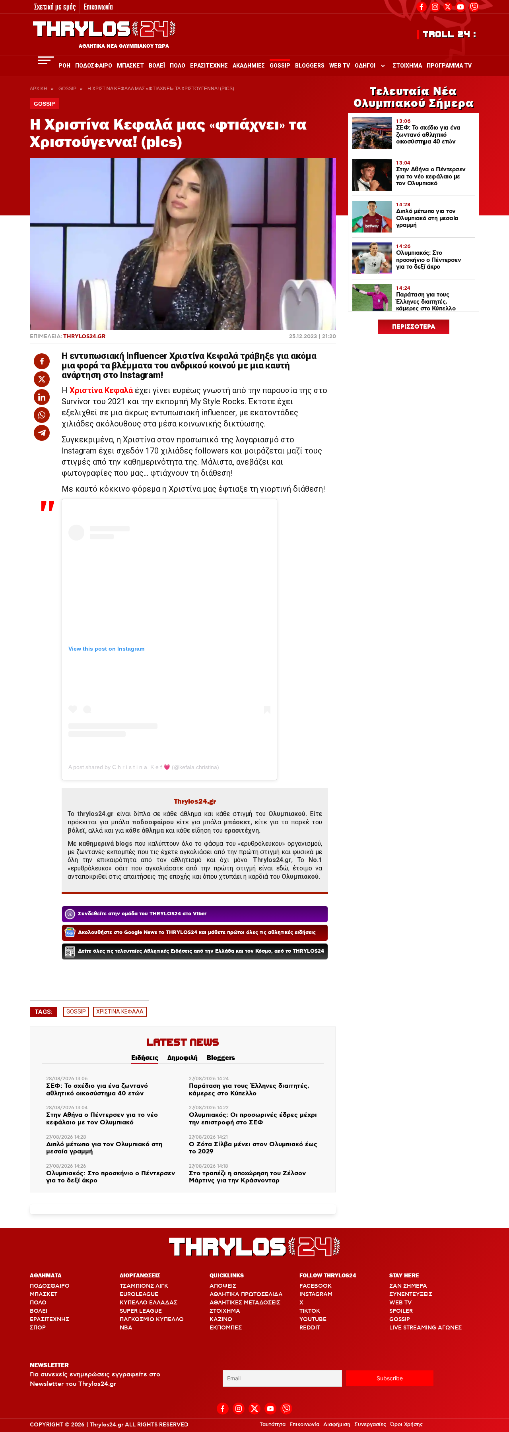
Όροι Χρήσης (406, 1424)
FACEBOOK (315, 1286)
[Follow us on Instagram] (435, 6)
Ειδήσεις (144, 1058)
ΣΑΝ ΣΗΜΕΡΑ (408, 1286)
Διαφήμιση (336, 1424)
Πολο (177, 65)
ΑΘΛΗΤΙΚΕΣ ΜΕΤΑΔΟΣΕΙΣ (245, 1302)
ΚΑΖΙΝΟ (221, 1319)
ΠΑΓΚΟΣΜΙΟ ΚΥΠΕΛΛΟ (152, 1319)
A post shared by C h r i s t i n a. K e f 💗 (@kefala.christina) (143, 767)
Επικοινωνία (98, 7)
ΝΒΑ (126, 1327)
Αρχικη (38, 88)
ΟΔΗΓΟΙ (365, 65)
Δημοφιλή (182, 1058)
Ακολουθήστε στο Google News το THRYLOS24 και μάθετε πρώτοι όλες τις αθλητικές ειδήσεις (197, 932)
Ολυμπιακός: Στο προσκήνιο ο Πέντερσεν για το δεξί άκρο (110, 1177)
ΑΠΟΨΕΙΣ (223, 1286)
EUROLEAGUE (139, 1294)
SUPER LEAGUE (141, 1311)
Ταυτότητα (273, 1424)
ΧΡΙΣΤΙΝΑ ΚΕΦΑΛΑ (120, 1011)
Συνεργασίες (370, 1424)
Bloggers (309, 65)
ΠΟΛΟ (38, 1302)
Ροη (64, 65)
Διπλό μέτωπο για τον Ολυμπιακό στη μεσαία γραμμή (104, 1148)
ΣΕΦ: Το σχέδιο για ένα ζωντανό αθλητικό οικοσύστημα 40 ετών (97, 1090)
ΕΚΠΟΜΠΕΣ (226, 1327)
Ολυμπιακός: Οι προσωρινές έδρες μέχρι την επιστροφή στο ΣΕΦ (253, 1119)
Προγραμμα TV (449, 65)
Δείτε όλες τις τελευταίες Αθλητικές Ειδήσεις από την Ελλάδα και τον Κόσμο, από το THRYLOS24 (201, 951)
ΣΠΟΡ (38, 1327)
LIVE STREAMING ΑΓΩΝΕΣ (425, 1327)
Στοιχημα (407, 65)
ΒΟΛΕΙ (38, 1311)
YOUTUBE (312, 1319)
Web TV (339, 65)
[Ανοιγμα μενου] (46, 60)
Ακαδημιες (249, 65)
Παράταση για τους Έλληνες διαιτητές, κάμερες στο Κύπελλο (249, 1090)
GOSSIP (76, 1011)
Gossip (280, 65)
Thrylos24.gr (84, 336)
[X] (448, 7)
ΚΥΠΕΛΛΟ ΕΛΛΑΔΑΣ (148, 1302)
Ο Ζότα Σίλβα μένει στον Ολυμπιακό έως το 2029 (253, 1148)
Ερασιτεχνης (209, 65)
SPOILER (401, 1311)
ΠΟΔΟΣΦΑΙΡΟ (50, 1286)
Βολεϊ (157, 65)
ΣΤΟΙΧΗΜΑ (225, 1311)
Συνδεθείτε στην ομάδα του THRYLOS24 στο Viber (142, 914)
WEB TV (400, 1302)
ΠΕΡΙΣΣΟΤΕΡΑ (413, 327)
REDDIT (309, 1327)
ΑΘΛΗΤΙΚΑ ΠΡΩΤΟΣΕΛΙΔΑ (246, 1294)
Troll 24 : (449, 34)
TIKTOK (309, 1311)
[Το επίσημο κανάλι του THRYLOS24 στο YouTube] (460, 6)
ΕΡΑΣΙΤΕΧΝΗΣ (49, 1319)
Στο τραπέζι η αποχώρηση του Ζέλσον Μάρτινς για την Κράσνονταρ (247, 1177)
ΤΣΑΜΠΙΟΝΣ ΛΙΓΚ (144, 1286)
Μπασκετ (130, 65)
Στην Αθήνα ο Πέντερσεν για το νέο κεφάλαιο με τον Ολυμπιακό (102, 1119)
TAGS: (43, 1011)
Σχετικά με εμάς (55, 7)
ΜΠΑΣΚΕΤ (43, 1294)
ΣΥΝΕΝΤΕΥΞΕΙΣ (410, 1294)
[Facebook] (421, 6)
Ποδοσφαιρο (93, 65)
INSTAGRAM (315, 1294)
